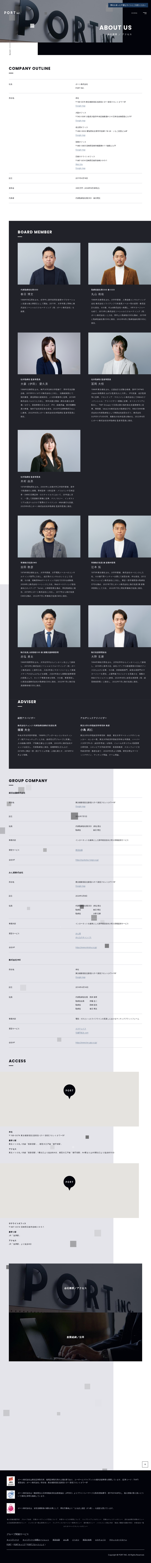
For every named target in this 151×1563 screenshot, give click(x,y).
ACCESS (134, 13)
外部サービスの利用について (69, 1519)
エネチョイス (81, 1029)
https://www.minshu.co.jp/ (86, 947)
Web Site (79, 164)
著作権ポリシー (89, 1523)
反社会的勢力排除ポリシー (134, 1519)
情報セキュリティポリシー (113, 1519)
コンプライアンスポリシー (92, 1519)
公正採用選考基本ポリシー (16, 1523)
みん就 (78, 933)
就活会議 (79, 850)
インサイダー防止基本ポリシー (39, 1523)
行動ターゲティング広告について (45, 1519)
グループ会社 (26, 1519)
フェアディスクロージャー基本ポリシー (67, 1523)
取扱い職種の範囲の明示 (124, 1523)
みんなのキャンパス (83, 937)
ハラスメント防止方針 (105, 1523)
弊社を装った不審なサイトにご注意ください (128, 5)
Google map (80, 106)
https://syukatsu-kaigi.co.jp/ (87, 860)
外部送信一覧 (139, 1523)
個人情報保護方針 (13, 1519)
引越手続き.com (82, 1032)
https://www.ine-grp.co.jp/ (86, 1042)
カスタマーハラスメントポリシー (75, 1526)
